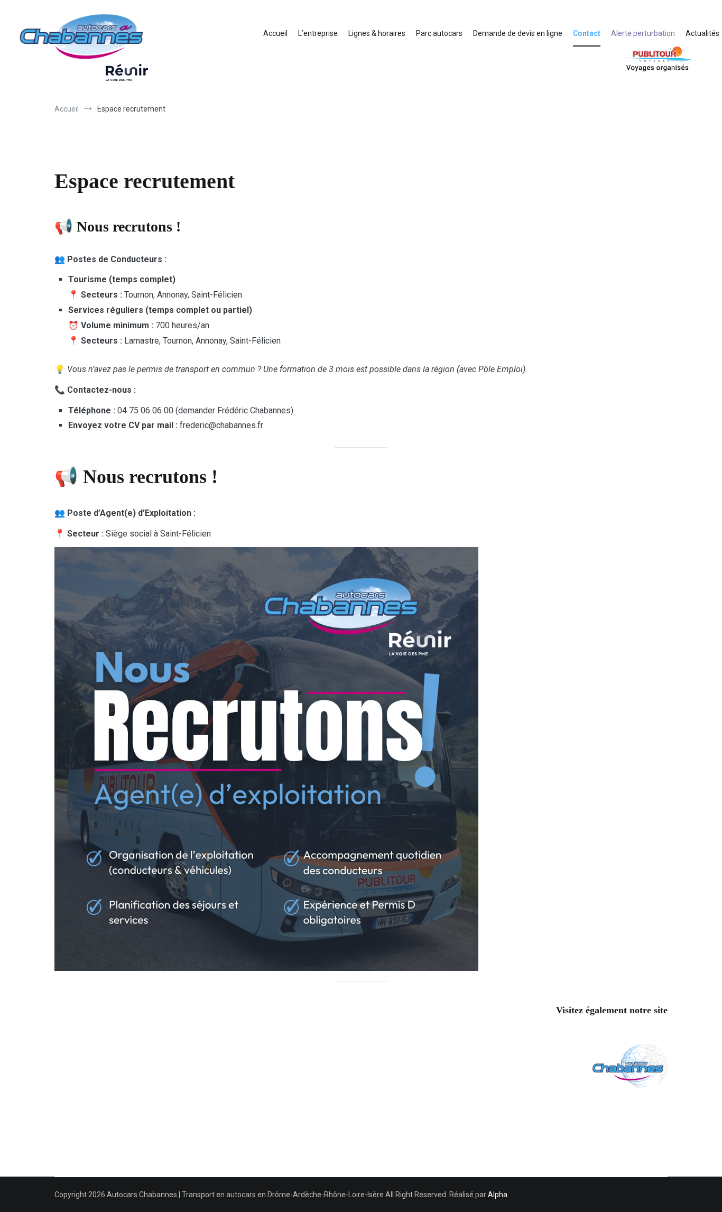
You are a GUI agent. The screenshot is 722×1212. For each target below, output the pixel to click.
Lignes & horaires (376, 33)
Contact (586, 33)
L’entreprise (318, 33)
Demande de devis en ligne (517, 33)
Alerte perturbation (643, 33)
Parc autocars (439, 33)
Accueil (275, 33)
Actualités (702, 33)
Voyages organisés (632, 58)
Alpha (497, 1194)
